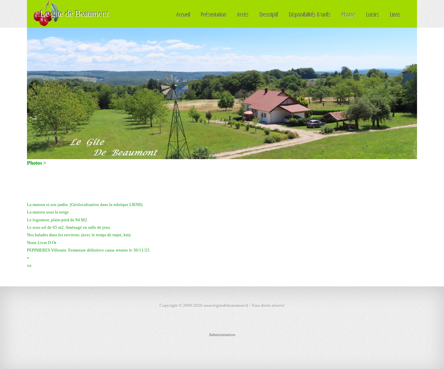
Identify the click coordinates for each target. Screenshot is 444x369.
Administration (222, 334)
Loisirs (373, 14)
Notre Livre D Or (41, 242)
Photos (349, 14)
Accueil (183, 14)
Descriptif (269, 14)
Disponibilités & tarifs (310, 14)
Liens (395, 14)
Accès (243, 14)
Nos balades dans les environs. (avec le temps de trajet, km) (78, 234)
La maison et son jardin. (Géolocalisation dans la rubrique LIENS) (84, 204)
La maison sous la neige (48, 212)
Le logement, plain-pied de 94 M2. (57, 219)
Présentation (214, 14)
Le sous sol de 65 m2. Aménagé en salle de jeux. (69, 227)
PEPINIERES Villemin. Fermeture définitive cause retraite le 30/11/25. (88, 250)
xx (29, 265)
